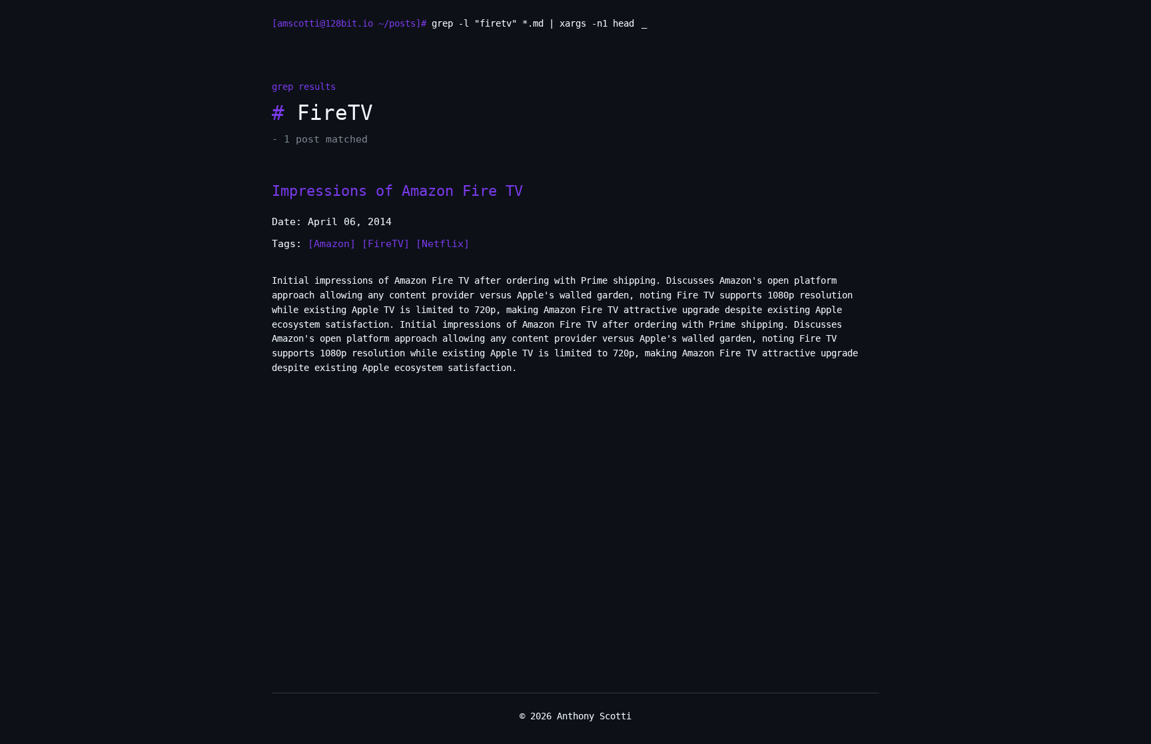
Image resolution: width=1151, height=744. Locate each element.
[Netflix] (443, 244)
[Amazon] (332, 244)
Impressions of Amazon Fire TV (397, 190)
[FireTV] (386, 244)
